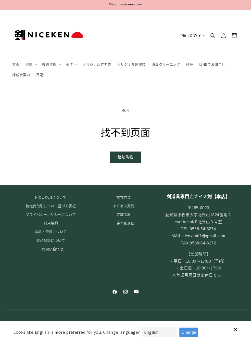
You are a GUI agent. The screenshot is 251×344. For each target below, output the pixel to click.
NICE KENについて (50, 197)
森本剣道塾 (126, 223)
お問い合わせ (52, 249)
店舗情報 (123, 215)
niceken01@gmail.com (203, 236)
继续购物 (125, 157)
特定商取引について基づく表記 (51, 206)
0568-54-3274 (203, 229)
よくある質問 (124, 206)
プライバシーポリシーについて (51, 215)
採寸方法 (123, 197)
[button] (30, 64)
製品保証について (51, 240)
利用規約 (51, 223)
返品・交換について (51, 232)
